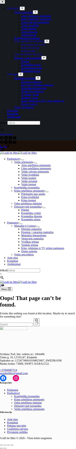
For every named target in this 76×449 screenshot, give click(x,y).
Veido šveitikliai (30, 174)
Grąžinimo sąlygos (17, 428)
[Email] (14, 142)
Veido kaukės (28, 177)
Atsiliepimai (14, 264)
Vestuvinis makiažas (32, 238)
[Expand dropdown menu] (22, 159)
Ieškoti (3, 270)
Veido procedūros (24, 254)
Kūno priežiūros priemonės (29, 190)
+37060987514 (8, 370)
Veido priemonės (23, 162)
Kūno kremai (28, 200)
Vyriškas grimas (30, 241)
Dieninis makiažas (31, 229)
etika (38, 405)
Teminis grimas (29, 244)
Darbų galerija (29, 251)
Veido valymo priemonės (35, 171)
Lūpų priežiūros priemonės (36, 168)
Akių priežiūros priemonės (36, 165)
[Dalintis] (8, 445)
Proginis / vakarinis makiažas (37, 232)
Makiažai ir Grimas (25, 225)
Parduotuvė (13, 158)
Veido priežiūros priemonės (29, 409)
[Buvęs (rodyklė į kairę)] (1, 448)
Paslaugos (12, 222)
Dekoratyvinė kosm (25, 405)
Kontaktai (12, 260)
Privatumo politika (17, 432)
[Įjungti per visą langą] (5, 445)
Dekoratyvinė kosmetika (27, 206)
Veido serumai (29, 181)
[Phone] (10, 142)
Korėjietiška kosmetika (27, 187)
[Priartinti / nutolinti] (1, 445)
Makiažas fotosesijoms (33, 235)
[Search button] (36, 322)
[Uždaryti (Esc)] (12, 445)
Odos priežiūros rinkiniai (28, 203)
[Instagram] (6, 142)
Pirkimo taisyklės (16, 425)
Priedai (25, 209)
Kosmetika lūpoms (31, 216)
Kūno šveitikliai (30, 197)
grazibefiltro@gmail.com (14, 373)
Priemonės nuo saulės (33, 193)
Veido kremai (28, 184)
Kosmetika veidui (31, 213)
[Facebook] (2, 142)
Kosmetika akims (30, 219)
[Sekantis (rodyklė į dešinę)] (5, 448)
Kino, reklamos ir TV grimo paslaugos (42, 248)
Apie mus (12, 257)
